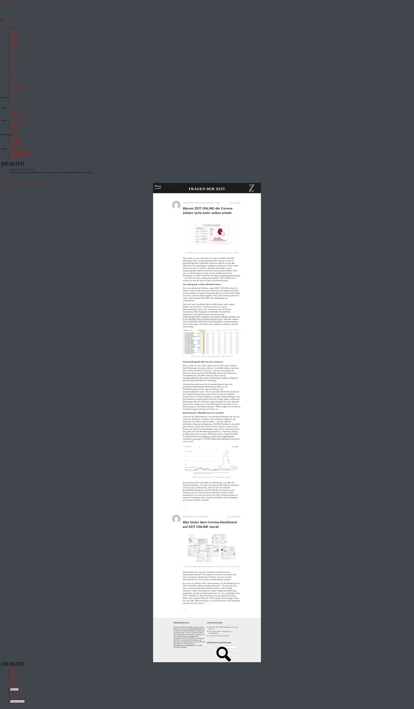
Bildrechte (14, 689)
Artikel (237, 275)
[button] (4, 21)
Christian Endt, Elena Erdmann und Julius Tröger (201, 203)
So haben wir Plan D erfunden (219, 636)
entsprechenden (227, 275)
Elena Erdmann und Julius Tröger (195, 517)
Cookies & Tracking (17, 701)
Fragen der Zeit (207, 189)
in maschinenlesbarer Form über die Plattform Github (205, 376)
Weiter (202, 603)
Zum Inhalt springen (8, 2)
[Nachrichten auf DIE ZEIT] (13, 165)
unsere (217, 275)
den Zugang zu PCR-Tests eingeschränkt (216, 436)
